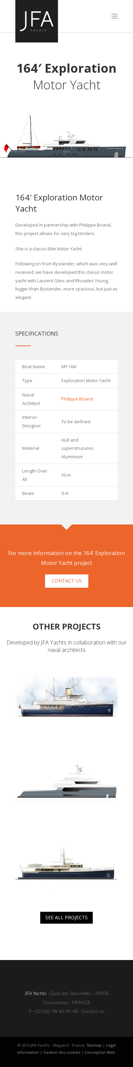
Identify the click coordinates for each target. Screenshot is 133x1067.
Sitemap (94, 1045)
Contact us (93, 1011)
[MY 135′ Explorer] (66, 783)
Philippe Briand (77, 399)
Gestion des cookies (61, 1052)
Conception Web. (100, 1052)
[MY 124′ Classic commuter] (66, 864)
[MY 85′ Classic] (66, 701)
